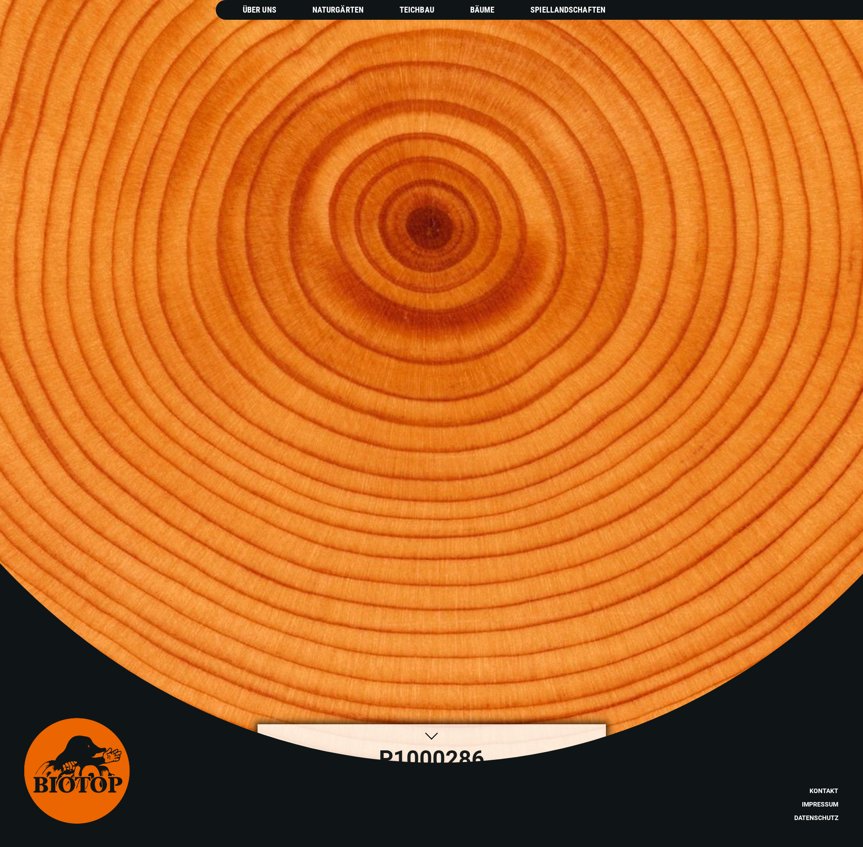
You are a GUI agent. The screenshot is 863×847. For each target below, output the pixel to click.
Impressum (820, 804)
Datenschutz (816, 817)
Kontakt (824, 790)
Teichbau (417, 9)
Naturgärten (338, 9)
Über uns (259, 9)
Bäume (482, 9)
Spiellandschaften (567, 9)
